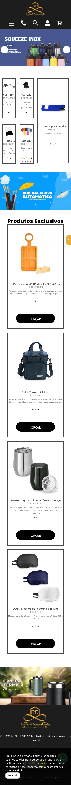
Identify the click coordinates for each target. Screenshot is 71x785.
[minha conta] (47, 23)
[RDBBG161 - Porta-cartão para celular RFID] (9, 131)
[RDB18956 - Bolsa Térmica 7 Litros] (35, 361)
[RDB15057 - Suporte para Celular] (53, 108)
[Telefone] (23, 23)
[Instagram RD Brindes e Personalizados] (69, 240)
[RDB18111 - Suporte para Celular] (26, 131)
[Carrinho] (59, 23)
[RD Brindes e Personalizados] (35, 9)
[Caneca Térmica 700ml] (35, 686)
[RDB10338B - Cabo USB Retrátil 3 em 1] (9, 85)
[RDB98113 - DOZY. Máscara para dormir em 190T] (35, 577)
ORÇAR (35, 319)
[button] (4, 49)
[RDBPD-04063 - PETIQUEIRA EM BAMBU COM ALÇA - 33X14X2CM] (35, 252)
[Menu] (11, 24)
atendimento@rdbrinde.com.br (50, 735)
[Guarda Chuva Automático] (35, 191)
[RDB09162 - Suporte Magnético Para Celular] (26, 85)
